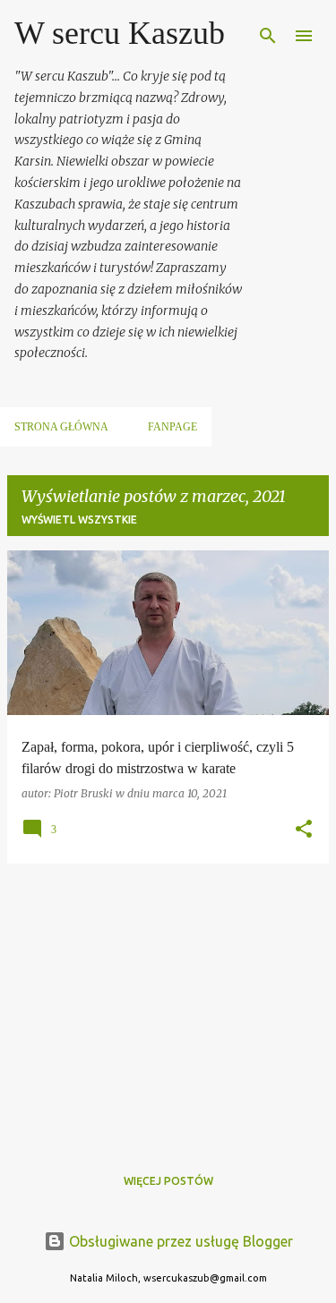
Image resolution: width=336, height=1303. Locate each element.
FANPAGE (172, 427)
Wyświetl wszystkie (79, 519)
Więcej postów (168, 1181)
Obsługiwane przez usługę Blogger (179, 1241)
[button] (303, 830)
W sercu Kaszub (119, 33)
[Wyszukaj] (268, 35)
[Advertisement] (168, 1003)
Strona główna (61, 427)
